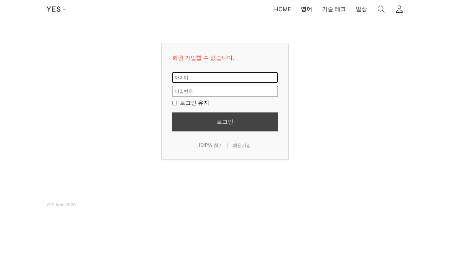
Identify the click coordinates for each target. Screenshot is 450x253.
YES (53, 9)
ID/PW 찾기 (211, 145)
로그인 (225, 122)
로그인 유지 (193, 103)
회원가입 (242, 145)
